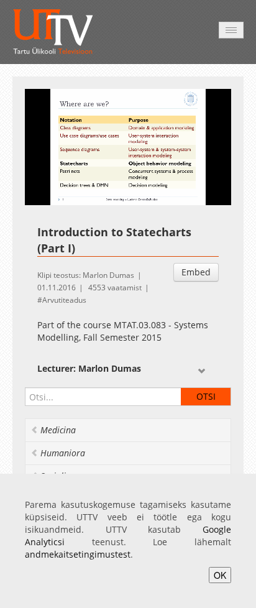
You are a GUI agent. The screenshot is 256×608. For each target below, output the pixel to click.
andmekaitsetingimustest (77, 554)
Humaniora (62, 453)
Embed (196, 272)
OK (220, 575)
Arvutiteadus (64, 300)
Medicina (58, 430)
